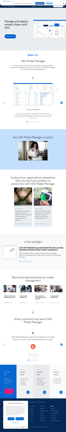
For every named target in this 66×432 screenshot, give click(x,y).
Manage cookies (16, 422)
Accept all (11, 418)
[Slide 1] (28, 360)
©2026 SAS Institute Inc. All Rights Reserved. (40, 426)
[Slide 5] (37, 360)
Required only (19, 418)
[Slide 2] (30, 360)
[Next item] (61, 103)
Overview (34, 6)
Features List (40, 6)
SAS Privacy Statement (21, 410)
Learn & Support (48, 6)
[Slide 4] (35, 360)
